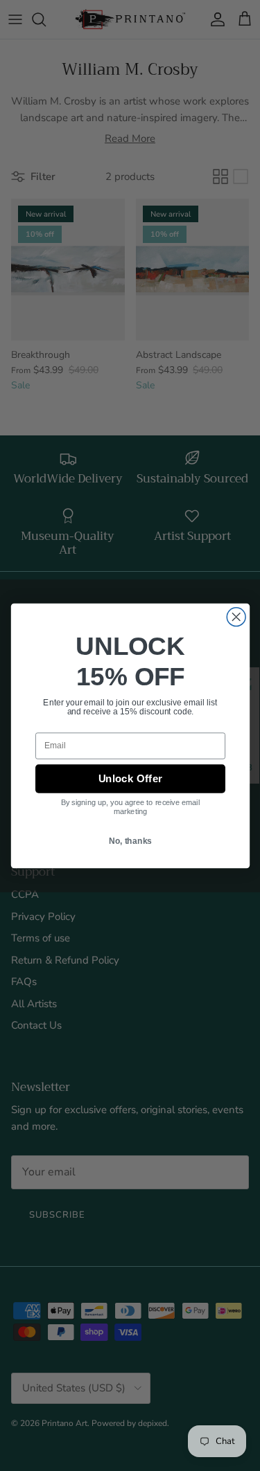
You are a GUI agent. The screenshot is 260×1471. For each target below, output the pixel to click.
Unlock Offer (130, 778)
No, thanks (129, 846)
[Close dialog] (236, 615)
